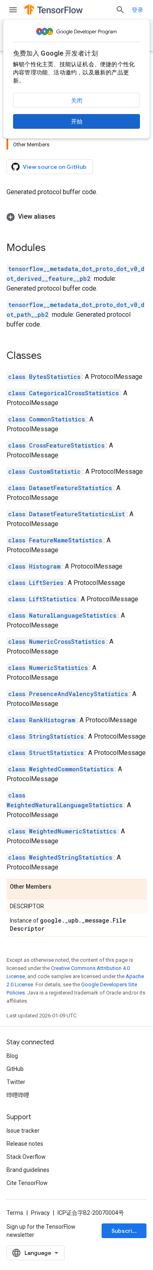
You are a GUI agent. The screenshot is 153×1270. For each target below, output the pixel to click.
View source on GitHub (54, 166)
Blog (12, 1056)
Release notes (25, 1143)
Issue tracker (23, 1130)
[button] (76, 217)
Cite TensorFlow (27, 1183)
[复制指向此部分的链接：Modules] (54, 248)
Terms (15, 1213)
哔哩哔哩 (18, 1095)
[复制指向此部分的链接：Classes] (50, 356)
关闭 (76, 100)
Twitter (16, 1082)
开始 (76, 121)
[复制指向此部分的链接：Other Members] (59, 887)
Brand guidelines (28, 1170)
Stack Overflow (26, 1157)
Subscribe (125, 1230)
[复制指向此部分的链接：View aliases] (63, 217)
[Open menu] (13, 10)
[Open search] (120, 10)
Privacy (40, 1213)
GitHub (15, 1069)
